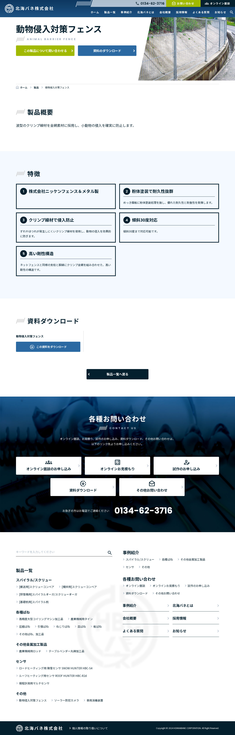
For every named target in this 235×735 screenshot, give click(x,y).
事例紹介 (126, 12)
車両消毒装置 (95, 700)
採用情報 (181, 12)
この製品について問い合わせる (45, 50)
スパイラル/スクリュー (140, 559)
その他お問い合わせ (167, 593)
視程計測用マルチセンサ (34, 683)
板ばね (97, 626)
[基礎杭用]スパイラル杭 (34, 602)
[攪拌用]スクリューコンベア (79, 587)
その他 (146, 567)
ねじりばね (63, 626)
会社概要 (165, 12)
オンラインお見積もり (166, 586)
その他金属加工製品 (192, 559)
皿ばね (82, 626)
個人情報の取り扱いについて (90, 728)
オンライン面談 (220, 3)
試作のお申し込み (199, 586)
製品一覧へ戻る (117, 374)
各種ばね (167, 559)
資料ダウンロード (137, 593)
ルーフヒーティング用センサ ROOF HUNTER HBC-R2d (53, 676)
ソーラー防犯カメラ (66, 700)
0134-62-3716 (143, 510)
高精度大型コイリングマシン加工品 (41, 619)
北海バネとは (145, 12)
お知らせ (220, 12)
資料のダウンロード (107, 50)
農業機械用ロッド (30, 651)
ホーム (95, 12)
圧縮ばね (24, 626)
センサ (130, 567)
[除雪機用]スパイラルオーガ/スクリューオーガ (48, 594)
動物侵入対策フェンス (33, 700)
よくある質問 (201, 12)
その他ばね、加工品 (31, 634)
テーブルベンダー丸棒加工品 (66, 651)
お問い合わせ (185, 3)
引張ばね (43, 626)
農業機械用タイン (82, 619)
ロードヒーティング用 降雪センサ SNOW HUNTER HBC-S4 (55, 668)
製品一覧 (110, 12)
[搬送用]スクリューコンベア (36, 587)
